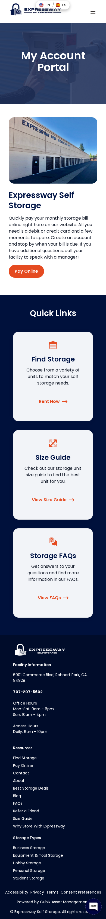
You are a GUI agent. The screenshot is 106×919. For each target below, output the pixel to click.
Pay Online (26, 271)
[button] (44, 5)
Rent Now (49, 401)
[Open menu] (93, 11)
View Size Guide (49, 500)
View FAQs (49, 598)
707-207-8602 (28, 692)
